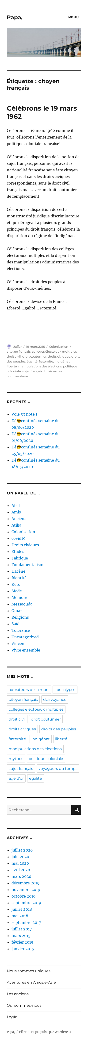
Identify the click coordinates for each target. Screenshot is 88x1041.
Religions (20, 617)
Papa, (15, 17)
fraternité (46, 361)
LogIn (12, 1017)
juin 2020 (20, 856)
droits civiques (59, 356)
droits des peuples (58, 729)
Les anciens (18, 994)
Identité (19, 577)
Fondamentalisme (28, 564)
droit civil (14, 356)
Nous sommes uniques (28, 971)
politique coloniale (46, 758)
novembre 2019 (25, 889)
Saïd (15, 623)
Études (17, 551)
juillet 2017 (21, 929)
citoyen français (19, 351)
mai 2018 (19, 916)
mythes (16, 758)
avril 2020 (20, 870)
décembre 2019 (25, 883)
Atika (16, 525)
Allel (15, 505)
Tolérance (20, 630)
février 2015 (22, 942)
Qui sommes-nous (24, 1005)
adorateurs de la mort (29, 689)
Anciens (18, 518)
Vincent (18, 643)
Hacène (18, 571)
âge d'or (16, 778)
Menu (73, 17)
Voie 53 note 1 (24, 414)
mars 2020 (21, 876)
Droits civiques (25, 545)
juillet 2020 (22, 850)
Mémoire (19, 597)
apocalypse (65, 689)
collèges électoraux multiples (54, 351)
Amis (16, 512)
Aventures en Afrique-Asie (31, 982)
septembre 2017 (26, 922)
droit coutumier (34, 356)
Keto (15, 584)
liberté (12, 366)
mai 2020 (20, 863)
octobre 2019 (23, 896)
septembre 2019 (26, 902)
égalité (32, 361)
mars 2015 (21, 935)
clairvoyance (54, 699)
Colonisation (58, 346)
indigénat (62, 361)
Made (16, 591)
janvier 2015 (22, 948)
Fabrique (19, 558)
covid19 (18, 538)
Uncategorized (25, 637)
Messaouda (21, 604)
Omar (16, 610)
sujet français (32, 371)
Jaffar (17, 346)
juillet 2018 (21, 909)
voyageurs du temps (57, 768)
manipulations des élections (40, 366)
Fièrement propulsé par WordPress (45, 1032)
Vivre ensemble (25, 650)
